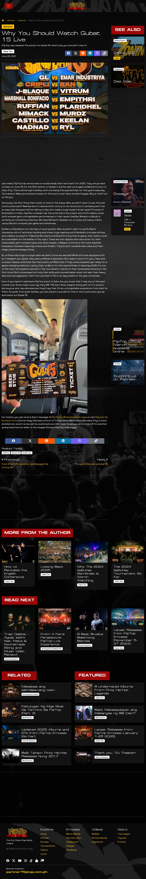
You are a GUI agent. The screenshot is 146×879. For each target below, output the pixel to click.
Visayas (70, 845)
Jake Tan (8, 51)
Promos (121, 841)
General (22, 20)
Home (43, 833)
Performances (99, 837)
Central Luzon (73, 837)
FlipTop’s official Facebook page (69, 417)
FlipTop (6, 453)
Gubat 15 (16, 453)
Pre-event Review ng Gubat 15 (91, 464)
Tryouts (121, 837)
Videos (44, 849)
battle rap (27, 453)
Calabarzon (72, 841)
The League (123, 833)
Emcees (44, 841)
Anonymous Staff (30, 694)
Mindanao (71, 849)
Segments (97, 841)
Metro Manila (73, 833)
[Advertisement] (55, 158)
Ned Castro (28, 717)
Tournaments (47, 845)
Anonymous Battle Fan (52, 649)
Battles (95, 833)
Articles (11, 20)
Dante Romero (11, 659)
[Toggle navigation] (9, 6)
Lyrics (43, 853)
